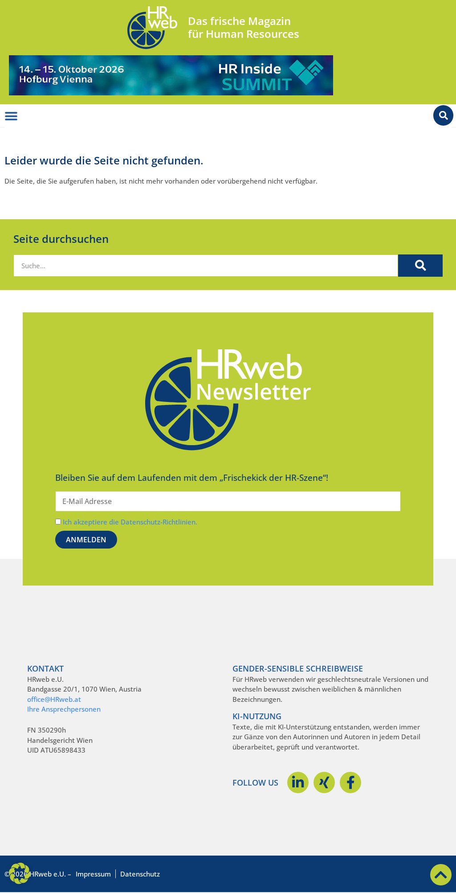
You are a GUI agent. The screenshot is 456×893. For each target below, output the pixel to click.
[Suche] (420, 265)
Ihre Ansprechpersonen (64, 709)
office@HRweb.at (54, 699)
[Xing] (324, 782)
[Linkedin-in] (298, 782)
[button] (19, 873)
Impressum (93, 873)
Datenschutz (140, 873)
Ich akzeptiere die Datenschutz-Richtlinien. (130, 521)
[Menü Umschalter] (11, 116)
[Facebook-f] (350, 782)
